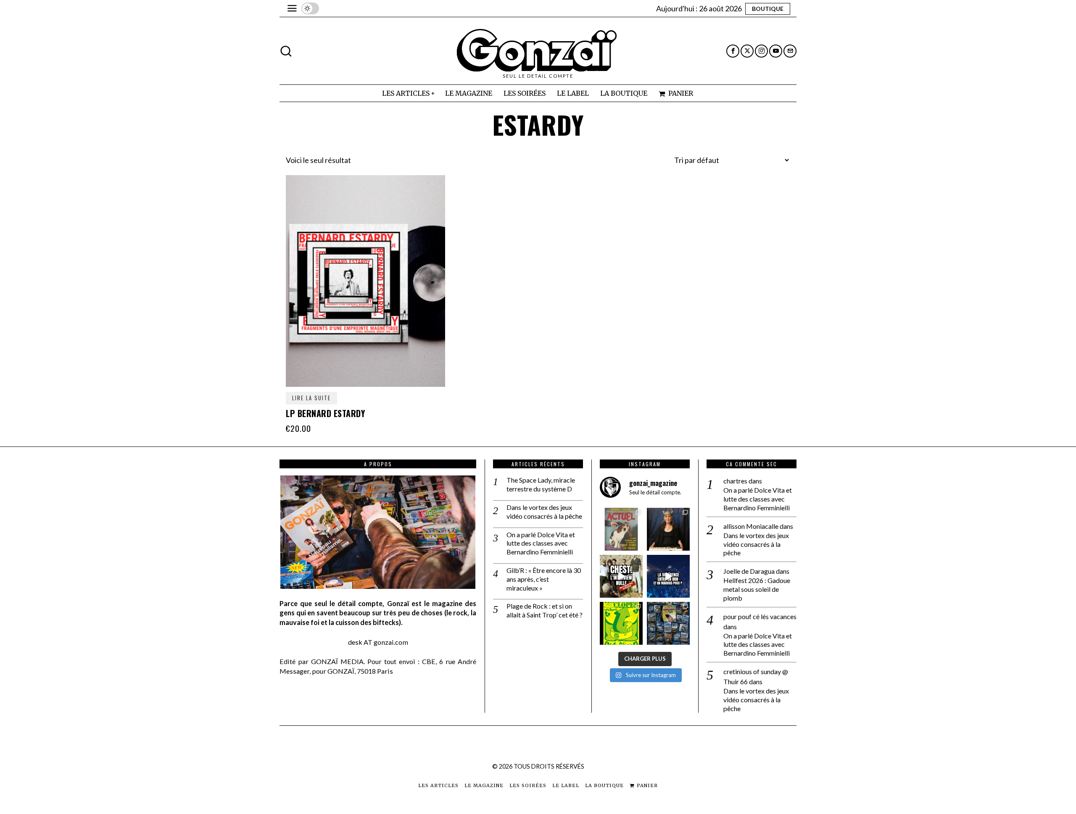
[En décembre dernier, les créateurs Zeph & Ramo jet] (668, 623)
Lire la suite (311, 398)
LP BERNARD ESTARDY (325, 413)
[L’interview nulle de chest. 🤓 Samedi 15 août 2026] (621, 576)
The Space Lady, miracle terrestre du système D (540, 484)
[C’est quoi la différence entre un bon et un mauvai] (668, 576)
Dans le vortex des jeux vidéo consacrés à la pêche (544, 511)
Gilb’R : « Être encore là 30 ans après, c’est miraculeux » (543, 579)
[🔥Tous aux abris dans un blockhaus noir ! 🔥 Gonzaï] (621, 623)
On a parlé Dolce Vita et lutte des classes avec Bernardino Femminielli (540, 543)
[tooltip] (732, 51)
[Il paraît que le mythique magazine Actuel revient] (621, 529)
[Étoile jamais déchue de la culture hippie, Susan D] (668, 529)
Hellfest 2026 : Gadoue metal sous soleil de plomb (756, 589)
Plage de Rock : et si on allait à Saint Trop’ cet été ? (544, 610)
